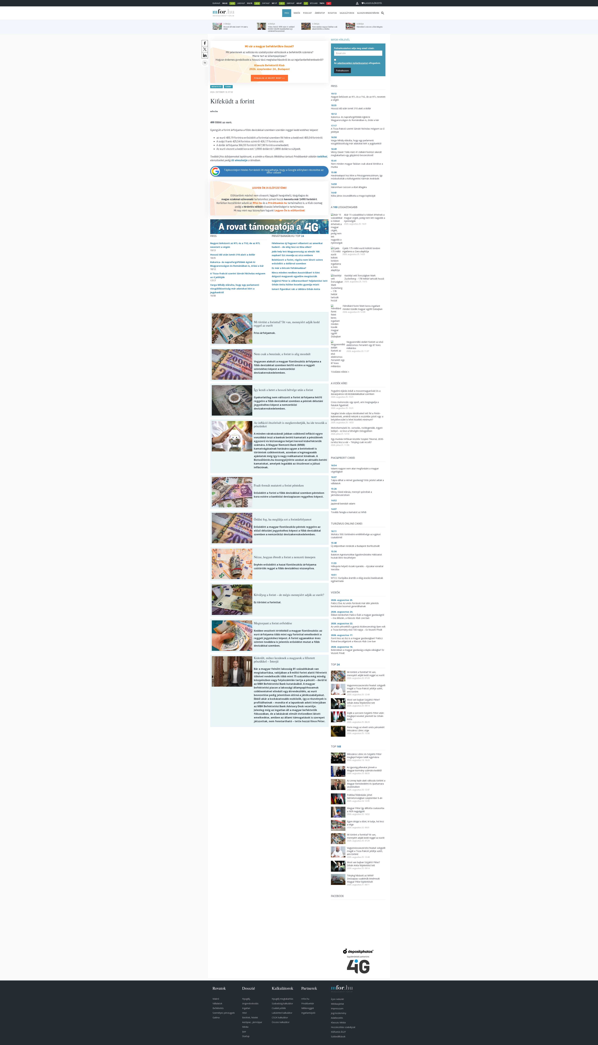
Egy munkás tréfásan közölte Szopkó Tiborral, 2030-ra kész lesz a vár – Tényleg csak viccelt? (357, 441)
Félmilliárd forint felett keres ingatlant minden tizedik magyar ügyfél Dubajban (362, 307)
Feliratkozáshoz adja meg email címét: (354, 48)
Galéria (216, 1017)
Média (245, 1026)
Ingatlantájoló (308, 1012)
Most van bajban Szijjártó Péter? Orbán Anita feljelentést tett (363, 701)
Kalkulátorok (347, 13)
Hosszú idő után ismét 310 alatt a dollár (232, 254)
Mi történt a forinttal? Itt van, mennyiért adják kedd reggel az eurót (365, 674)
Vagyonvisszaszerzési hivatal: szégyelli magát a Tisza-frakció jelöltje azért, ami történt (366, 688)
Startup (245, 1036)
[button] (357, 3)
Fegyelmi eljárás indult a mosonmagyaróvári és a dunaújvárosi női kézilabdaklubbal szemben (355, 392)
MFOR (222, 13)
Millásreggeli (307, 1008)
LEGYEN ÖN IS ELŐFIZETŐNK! (269, 187)
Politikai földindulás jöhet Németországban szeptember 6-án (364, 796)
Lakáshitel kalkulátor (282, 1012)
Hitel (244, 1012)
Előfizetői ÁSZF (338, 1031)
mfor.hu (305, 998)
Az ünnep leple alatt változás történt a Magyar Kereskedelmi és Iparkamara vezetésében (366, 783)
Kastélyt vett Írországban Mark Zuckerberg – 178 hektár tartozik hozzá (364, 277)
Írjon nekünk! (337, 999)
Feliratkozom (342, 70)
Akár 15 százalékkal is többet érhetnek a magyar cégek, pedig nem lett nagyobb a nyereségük (364, 217)
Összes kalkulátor (281, 1022)
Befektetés (216, 87)
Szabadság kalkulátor (282, 1003)
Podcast (307, 13)
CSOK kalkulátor (280, 1017)
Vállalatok (217, 1003)
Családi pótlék (279, 1008)
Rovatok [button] (332, 13)
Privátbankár (307, 1003)
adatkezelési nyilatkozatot (352, 63)
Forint (228, 87)
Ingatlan (246, 1008)
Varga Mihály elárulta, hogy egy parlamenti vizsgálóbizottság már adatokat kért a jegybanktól (234, 288)
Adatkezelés (337, 1017)
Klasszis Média (338, 1022)
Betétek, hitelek (250, 1017)
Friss (287, 13)
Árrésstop (320, 13)
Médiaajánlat (337, 1003)
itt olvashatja (239, 160)
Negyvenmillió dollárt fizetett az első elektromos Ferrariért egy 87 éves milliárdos (364, 345)
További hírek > (340, 371)
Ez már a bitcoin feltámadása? (289, 268)
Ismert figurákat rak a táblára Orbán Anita (296, 289)
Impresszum (337, 1008)
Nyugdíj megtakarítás (282, 998)
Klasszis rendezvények (368, 13)
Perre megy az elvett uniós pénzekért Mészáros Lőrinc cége (365, 729)
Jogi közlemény (338, 1013)
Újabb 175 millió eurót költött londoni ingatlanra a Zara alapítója (361, 250)
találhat (322, 156)
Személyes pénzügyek (224, 1012)
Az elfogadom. (357, 63)
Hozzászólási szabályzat (343, 1027)
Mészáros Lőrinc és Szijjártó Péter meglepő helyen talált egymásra (364, 756)
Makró (216, 998)
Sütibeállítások (338, 1036)
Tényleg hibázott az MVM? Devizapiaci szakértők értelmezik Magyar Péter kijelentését (363, 878)
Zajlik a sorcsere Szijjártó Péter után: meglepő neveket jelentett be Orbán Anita (365, 716)
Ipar (244, 1031)
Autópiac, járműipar (252, 1022)
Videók (297, 13)
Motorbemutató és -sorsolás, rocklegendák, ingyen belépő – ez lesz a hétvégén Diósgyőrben (357, 429)
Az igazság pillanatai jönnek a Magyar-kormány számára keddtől (364, 769)
